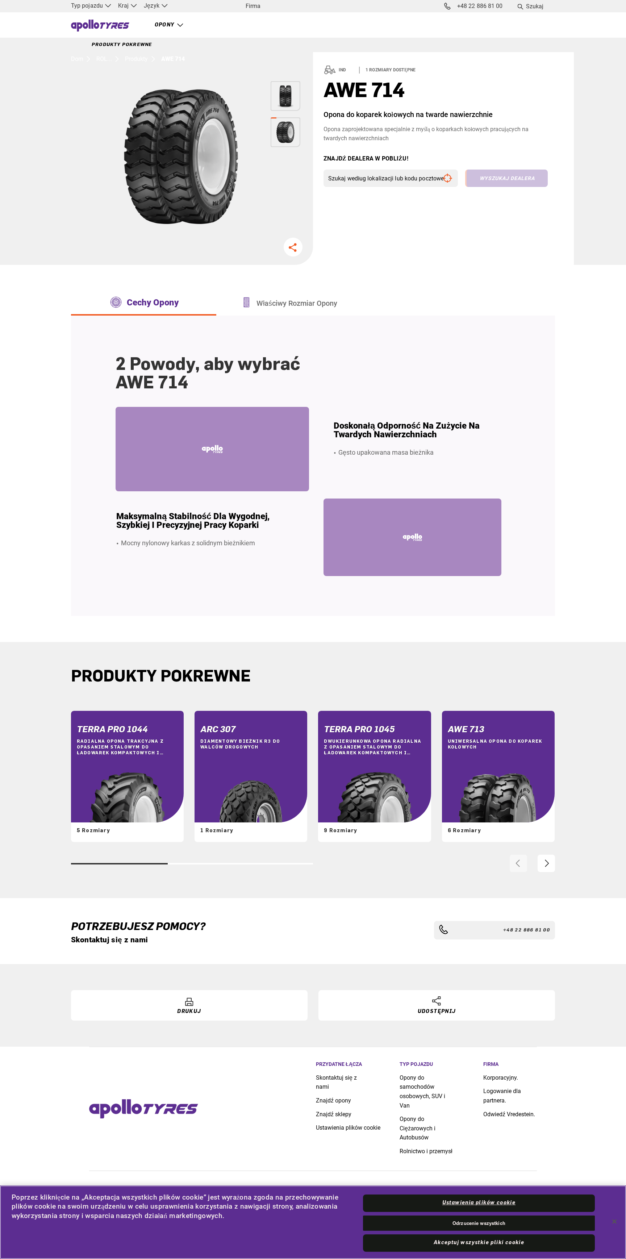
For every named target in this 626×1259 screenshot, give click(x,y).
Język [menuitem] (152, 5)
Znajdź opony (333, 1100)
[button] (293, 247)
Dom (77, 58)
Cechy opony (153, 302)
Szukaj (535, 6)
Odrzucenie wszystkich (478, 1223)
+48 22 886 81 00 (480, 6)
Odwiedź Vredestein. (509, 1114)
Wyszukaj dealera (507, 178)
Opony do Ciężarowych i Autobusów (417, 1128)
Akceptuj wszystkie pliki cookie (479, 1242)
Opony (165, 25)
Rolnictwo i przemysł (426, 1151)
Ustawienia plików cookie (348, 1127)
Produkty (136, 58)
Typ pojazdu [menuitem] (87, 5)
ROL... (104, 58)
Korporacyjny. (500, 1077)
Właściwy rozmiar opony (296, 303)
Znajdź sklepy (333, 1114)
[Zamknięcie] (614, 1221)
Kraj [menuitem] (124, 5)
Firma (253, 6)
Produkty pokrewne (122, 44)
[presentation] (518, 863)
